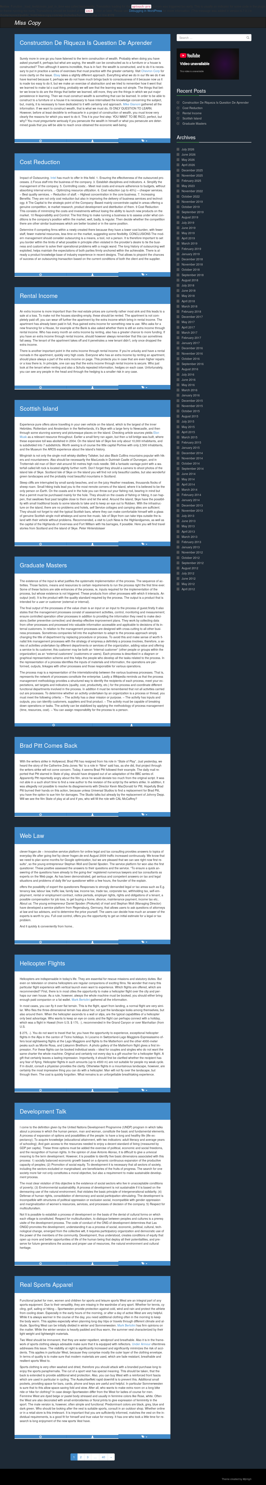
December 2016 (192, 348)
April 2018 (188, 301)
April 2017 (188, 327)
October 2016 (191, 358)
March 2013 (189, 537)
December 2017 (192, 317)
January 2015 (191, 447)
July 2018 (188, 285)
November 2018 (192, 264)
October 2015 (191, 411)
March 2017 (189, 332)
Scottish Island (39, 408)
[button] (92, 140)
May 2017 (188, 322)
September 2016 (193, 364)
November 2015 (192, 406)
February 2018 (191, 311)
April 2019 (188, 238)
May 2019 (188, 233)
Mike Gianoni (131, 104)
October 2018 (191, 269)
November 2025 (192, 175)
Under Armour (141, 1344)
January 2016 (191, 395)
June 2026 (189, 154)
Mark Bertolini (81, 999)
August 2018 (190, 280)
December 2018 (192, 259)
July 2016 (188, 374)
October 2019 (191, 207)
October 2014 (191, 463)
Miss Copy (28, 22)
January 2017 (191, 343)
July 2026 (188, 149)
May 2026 (188, 159)
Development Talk (43, 1111)
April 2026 (188, 165)
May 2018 (188, 296)
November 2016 (192, 353)
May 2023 (188, 186)
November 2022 (192, 191)
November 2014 (192, 458)
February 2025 (191, 180)
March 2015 (189, 437)
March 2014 (189, 489)
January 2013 (191, 547)
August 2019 (190, 217)
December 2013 (192, 505)
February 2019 (191, 249)
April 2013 (188, 531)
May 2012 (188, 584)
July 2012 (188, 573)
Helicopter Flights (42, 963)
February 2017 (191, 338)
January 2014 (191, 500)
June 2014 (189, 474)
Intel (53, 178)
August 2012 (190, 568)
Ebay (57, 75)
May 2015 (188, 427)
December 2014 (192, 453)
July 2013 (188, 516)
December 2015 (192, 400)
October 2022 (191, 196)
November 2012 (192, 552)
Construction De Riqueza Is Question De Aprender (86, 42)
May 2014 (188, 479)
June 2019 (189, 228)
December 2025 (192, 170)
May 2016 (188, 385)
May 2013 (188, 526)
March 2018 (189, 306)
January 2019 (191, 254)
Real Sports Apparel (46, 1284)
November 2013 (192, 510)
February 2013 (191, 542)
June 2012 (189, 578)
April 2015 (188, 432)
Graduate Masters (43, 565)
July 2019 (188, 222)
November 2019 (192, 201)
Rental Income (39, 295)
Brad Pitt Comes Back (48, 745)
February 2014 (191, 495)
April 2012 (188, 589)
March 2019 (189, 243)
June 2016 (189, 379)
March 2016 (189, 390)
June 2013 (189, 521)
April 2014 (188, 484)
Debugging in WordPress (145, 11)
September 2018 (193, 275)
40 (103, 1457)
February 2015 (191, 442)
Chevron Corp (151, 71)
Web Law (32, 835)
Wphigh (247, 1479)
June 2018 (189, 290)
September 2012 (193, 563)
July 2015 (188, 421)
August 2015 (190, 416)
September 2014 (193, 468)
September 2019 (193, 212)
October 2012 (191, 558)
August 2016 (190, 369)
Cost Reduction (40, 161)
